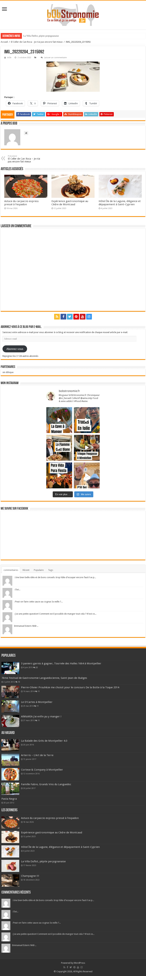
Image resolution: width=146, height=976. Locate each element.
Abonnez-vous (14, 349)
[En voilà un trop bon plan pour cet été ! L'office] (87, 475)
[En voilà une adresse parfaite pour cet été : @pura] (59, 475)
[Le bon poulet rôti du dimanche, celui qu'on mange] (59, 448)
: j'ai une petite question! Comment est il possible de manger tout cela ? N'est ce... (55, 613)
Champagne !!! (30, 35)
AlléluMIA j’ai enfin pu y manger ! (41, 716)
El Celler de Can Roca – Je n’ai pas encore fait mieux (24, 159)
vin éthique (8, 372)
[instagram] (89, 317)
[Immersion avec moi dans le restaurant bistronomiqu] (59, 420)
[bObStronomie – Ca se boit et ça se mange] (73, 15)
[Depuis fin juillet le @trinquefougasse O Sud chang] (87, 448)
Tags (50, 570)
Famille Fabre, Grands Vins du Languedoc (46, 784)
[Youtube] (82, 317)
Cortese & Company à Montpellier (42, 769)
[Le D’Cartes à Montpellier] (10, 706)
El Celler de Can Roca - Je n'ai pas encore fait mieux (37, 42)
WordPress (79, 963)
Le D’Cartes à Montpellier (37, 702)
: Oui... (17, 589)
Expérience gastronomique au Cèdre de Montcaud (69, 203)
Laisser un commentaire (55, 57)
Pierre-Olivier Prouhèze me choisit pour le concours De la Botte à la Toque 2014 (70, 687)
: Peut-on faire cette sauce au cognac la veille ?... (38, 601)
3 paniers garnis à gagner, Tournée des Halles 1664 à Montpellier (61, 663)
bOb (9, 57)
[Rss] (57, 317)
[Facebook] (63, 317)
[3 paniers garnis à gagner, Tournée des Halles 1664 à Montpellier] (10, 668)
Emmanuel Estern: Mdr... (26, 626)
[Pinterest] (76, 317)
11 (39, 691)
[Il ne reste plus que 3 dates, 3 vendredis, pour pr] (87, 420)
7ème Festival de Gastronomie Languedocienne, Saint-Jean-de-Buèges (44, 678)
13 (19, 682)
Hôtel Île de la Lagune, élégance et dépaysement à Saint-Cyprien (120, 203)
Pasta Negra (9, 798)
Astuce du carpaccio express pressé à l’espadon (21, 203)
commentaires (11, 570)
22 (37, 667)
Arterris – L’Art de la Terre (37, 755)
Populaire (39, 570)
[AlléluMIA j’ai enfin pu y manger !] (10, 721)
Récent (26, 570)
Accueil (4, 42)
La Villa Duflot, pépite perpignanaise (43, 861)
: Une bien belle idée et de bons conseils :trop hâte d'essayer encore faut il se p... (55, 577)
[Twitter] (70, 317)
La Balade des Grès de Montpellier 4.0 (44, 740)
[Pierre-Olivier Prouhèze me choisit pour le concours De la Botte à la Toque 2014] (10, 692)
